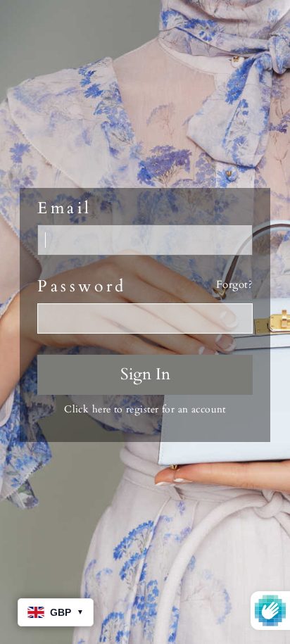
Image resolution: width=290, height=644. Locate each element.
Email (64, 208)
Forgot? (234, 284)
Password (82, 286)
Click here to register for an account (145, 409)
